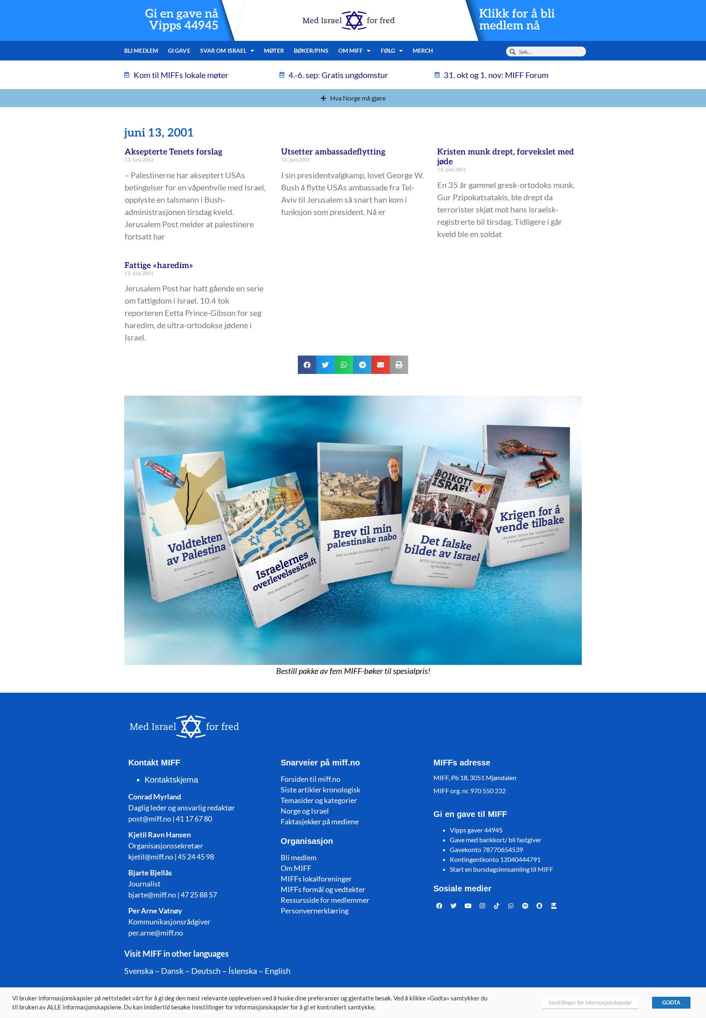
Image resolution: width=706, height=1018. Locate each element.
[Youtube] (468, 905)
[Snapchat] (540, 905)
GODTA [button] (671, 1002)
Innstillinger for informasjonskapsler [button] (590, 1002)
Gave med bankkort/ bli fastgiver (495, 839)
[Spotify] (525, 905)
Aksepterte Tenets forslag (173, 152)
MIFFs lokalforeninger (316, 878)
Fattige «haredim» (159, 266)
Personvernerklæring (315, 910)
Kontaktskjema (171, 779)
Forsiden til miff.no (310, 778)
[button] (307, 365)
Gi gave (179, 50)
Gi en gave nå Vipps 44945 (182, 20)
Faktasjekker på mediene (320, 821)
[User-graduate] (554, 905)
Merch (423, 50)
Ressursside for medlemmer (325, 899)
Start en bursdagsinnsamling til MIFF (501, 869)
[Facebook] (439, 905)
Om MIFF (296, 868)
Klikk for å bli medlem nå (517, 20)
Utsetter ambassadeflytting (333, 152)
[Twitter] (454, 905)
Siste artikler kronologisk (320, 789)
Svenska (138, 970)
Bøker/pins (311, 50)
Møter (274, 50)
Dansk (172, 970)
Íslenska (242, 970)
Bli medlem (141, 50)
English (277, 970)
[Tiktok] (497, 905)
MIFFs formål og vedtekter (323, 889)
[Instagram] (482, 905)
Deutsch (206, 970)
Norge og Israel (305, 810)
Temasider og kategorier (319, 800)
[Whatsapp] (511, 905)
